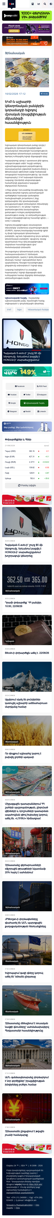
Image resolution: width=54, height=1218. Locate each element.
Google (13, 403)
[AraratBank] (27, 135)
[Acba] (27, 371)
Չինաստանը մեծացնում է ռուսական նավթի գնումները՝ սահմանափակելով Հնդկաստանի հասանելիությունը (27, 1027)
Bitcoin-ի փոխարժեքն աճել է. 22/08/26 (27, 653)
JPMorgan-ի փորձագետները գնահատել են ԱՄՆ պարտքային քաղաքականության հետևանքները (25, 923)
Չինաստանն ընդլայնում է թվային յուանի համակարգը (24, 1133)
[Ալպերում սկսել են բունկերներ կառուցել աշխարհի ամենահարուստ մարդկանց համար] (27, 677)
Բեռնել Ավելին (28, 485)
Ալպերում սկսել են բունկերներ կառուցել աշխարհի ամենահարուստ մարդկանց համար (26, 703)
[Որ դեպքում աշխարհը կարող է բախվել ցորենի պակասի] (27, 731)
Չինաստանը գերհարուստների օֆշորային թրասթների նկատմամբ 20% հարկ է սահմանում (25, 869)
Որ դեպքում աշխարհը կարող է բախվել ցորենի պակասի (23, 755)
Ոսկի (7, 473)
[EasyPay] (27, 16)
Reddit (27, 411)
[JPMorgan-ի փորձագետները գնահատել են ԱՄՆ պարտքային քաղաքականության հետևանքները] (27, 896)
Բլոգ (18, 1208)
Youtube (13, 395)
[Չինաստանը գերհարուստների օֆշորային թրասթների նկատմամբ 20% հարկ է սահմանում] (27, 842)
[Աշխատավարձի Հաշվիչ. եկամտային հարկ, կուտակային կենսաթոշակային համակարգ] (33, 4)
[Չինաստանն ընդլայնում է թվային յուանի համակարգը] (27, 1108)
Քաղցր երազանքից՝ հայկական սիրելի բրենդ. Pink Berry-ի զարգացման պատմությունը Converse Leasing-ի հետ (26, 356)
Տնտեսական (11, 742)
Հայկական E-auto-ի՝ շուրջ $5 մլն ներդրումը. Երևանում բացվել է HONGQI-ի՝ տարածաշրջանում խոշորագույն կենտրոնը (24, 550)
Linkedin (42, 411)
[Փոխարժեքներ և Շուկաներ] (39, 4)
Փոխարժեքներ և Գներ (18, 439)
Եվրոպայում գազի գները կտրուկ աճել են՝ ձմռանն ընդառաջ (24, 975)
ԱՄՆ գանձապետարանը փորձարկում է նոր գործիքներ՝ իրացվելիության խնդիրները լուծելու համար (27, 1081)
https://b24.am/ (35, 1184)
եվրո (19, 310)
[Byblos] (27, 28)
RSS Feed (42, 386)
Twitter (27, 395)
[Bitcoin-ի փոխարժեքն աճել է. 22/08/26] (27, 630)
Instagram (43, 395)
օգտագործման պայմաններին (20, 1193)
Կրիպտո (9, 641)
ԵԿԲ (9, 310)
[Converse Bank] (27, 427)
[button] (8, 350)
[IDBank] (27, 41)
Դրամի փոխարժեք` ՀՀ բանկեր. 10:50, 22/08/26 (23, 604)
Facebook (21, 386)
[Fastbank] (27, 289)
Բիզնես (9, 533)
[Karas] (27, 500)
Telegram (13, 411)
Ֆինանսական (15, 53)
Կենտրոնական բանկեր (38, 310)
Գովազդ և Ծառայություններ (19, 1205)
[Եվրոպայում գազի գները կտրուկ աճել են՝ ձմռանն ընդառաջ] (27, 950)
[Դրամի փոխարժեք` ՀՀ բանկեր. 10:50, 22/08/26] (27, 580)
